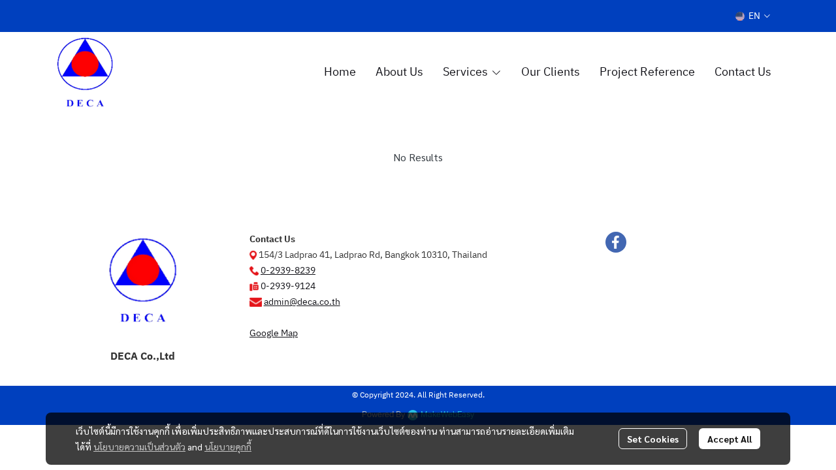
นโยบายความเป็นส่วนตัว (139, 446)
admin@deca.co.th (302, 301)
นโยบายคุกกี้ (227, 446)
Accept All (729, 439)
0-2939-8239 (288, 270)
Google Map (273, 333)
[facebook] (615, 242)
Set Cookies (653, 439)
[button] (753, 16)
